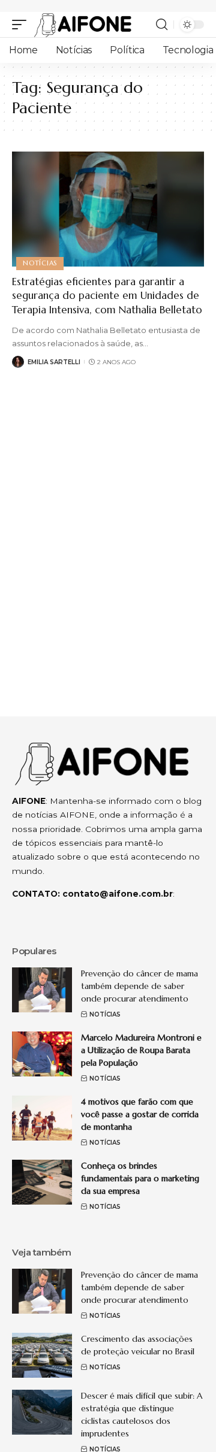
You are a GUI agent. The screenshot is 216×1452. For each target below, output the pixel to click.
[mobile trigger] (22, 24)
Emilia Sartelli (54, 362)
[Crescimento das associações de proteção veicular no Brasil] (42, 1355)
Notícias (40, 263)
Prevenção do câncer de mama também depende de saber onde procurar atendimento (139, 986)
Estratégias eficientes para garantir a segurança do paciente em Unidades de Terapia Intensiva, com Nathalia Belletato (107, 296)
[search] (161, 24)
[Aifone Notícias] (82, 24)
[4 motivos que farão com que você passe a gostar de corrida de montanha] (42, 1118)
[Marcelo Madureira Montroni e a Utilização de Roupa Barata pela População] (42, 1053)
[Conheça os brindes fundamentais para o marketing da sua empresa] (42, 1182)
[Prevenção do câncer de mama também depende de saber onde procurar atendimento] (42, 989)
